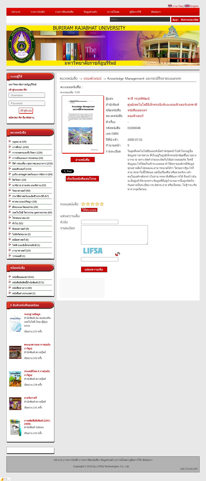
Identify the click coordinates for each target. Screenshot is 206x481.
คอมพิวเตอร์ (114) (21, 169)
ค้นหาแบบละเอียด (190, 20)
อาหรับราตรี (30, 397)
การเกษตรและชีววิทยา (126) (26, 152)
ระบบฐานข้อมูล (32, 314)
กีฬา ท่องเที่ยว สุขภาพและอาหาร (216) (32, 163)
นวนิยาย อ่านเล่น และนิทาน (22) (28, 185)
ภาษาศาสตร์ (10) (21, 250)
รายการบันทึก (38, 11)
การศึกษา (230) (20, 147)
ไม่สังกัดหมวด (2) (21, 234)
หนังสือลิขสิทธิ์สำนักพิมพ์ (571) (27, 282)
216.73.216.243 (189, 468)
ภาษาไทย (177, 6)
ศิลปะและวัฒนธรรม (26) (24, 207)
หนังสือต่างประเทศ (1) (23, 293)
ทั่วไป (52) (17, 223)
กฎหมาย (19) (18, 141)
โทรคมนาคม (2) (20, 218)
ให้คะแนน (89, 210)
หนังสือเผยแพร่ (137, 110)
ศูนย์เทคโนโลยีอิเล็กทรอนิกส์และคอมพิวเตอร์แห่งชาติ (162, 104)
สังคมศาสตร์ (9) (20, 228)
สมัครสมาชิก (15, 117)
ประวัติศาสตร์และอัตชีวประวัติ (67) (30, 196)
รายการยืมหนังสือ (64, 11)
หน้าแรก (15, 11)
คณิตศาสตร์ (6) (20, 239)
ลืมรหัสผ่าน (28, 117)
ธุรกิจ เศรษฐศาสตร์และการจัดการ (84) (32, 174)
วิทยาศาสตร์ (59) (20, 190)
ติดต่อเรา (156, 11)
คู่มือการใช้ (135, 11)
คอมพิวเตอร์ (92, 78)
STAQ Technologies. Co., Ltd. (113, 466)
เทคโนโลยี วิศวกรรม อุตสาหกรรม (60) (31, 212)
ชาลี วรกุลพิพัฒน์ (138, 98)
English (194, 6)
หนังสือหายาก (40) (21, 288)
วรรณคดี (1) (18, 256)
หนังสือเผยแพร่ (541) (22, 277)
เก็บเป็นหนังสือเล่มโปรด (81, 178)
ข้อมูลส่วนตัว (90, 11)
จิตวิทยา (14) (18, 179)
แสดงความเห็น (92, 269)
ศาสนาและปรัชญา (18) (24, 201)
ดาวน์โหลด (113, 11)
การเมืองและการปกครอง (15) (27, 158)
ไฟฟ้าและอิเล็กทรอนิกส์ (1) (25, 245)
